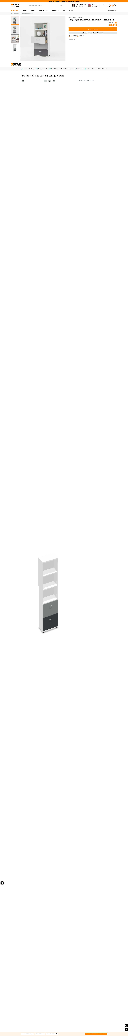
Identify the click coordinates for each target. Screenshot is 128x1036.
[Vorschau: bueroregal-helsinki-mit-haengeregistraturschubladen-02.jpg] (15, 29)
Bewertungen (39, 1034)
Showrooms (96, 5)
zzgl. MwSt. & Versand (113, 26)
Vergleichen (71, 39)
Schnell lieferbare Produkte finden (75, 36)
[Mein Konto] (104, 5)
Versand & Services (51, 1034)
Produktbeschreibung (26, 1034)
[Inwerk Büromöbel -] (12, 13)
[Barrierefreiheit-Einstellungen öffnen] (2, 882)
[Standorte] (126, 1029)
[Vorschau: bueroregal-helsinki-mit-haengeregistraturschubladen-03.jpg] (15, 38)
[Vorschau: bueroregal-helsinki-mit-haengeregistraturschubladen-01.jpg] (15, 20)
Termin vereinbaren (96, 6)
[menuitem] (79, 5)
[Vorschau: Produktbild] (15, 48)
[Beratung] (126, 1025)
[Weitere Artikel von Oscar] (16, 64)
